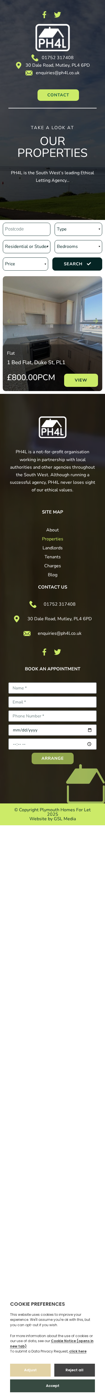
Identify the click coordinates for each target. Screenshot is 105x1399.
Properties (52, 539)
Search (73, 264)
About (52, 530)
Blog (52, 575)
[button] (81, 380)
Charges (52, 566)
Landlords (53, 548)
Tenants (53, 557)
